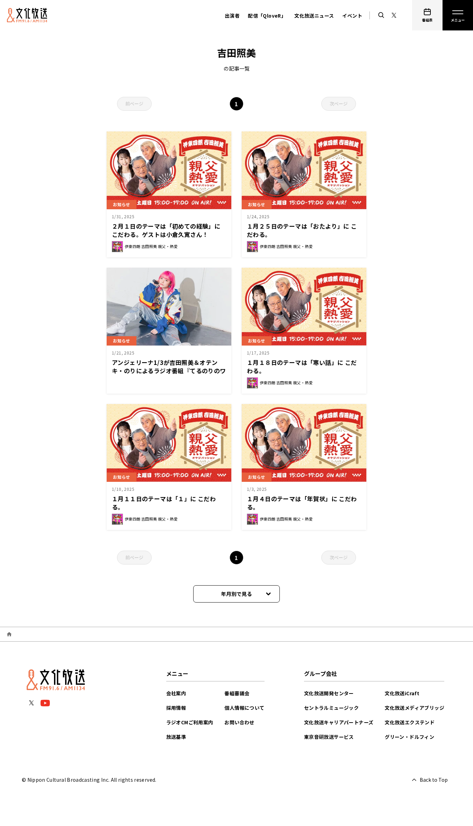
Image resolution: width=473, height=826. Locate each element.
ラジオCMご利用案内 (189, 722)
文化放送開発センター (329, 693)
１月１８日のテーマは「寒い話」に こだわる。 (302, 366)
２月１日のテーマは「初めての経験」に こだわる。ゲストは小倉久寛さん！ (166, 230)
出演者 (232, 15)
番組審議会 (236, 693)
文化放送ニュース (314, 15)
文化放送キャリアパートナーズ (339, 722)
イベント (352, 15)
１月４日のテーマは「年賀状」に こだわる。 (302, 502)
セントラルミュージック (331, 707)
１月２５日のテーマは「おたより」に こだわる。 (302, 230)
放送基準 (176, 736)
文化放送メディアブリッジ (414, 707)
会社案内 (176, 693)
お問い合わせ (239, 722)
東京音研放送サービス (329, 736)
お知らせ (121, 204)
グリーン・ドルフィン (409, 736)
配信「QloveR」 (267, 15)
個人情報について (244, 707)
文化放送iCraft (402, 693)
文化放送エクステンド (410, 722)
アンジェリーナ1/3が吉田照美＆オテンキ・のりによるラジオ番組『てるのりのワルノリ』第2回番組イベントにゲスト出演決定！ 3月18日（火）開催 (169, 375)
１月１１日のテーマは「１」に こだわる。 (164, 502)
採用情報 (176, 707)
